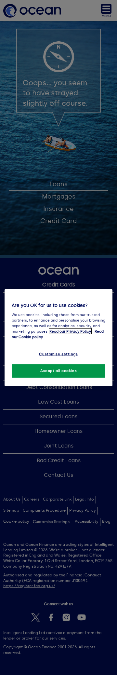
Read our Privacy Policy (70, 331)
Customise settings (58, 354)
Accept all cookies (58, 370)
